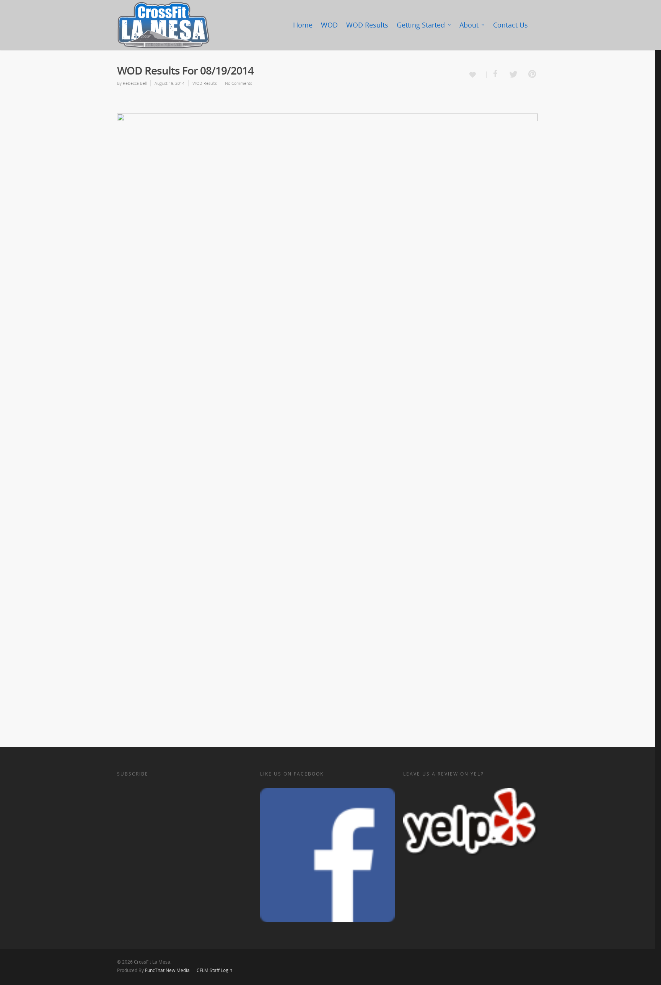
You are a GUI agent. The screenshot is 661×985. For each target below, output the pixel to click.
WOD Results (367, 24)
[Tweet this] (513, 74)
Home (303, 24)
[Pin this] (530, 74)
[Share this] (495, 74)
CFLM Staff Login (214, 970)
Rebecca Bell (135, 83)
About (469, 24)
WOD (329, 24)
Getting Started (421, 24)
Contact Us (510, 24)
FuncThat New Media (167, 970)
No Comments (238, 83)
